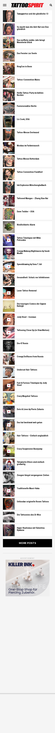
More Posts (27, 543)
